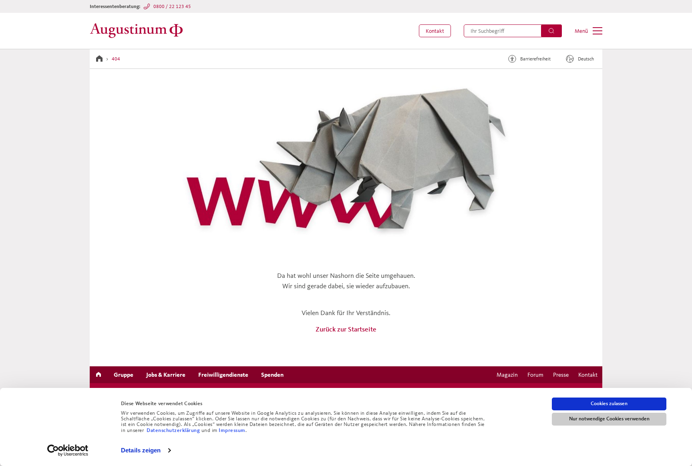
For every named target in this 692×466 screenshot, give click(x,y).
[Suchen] (551, 30)
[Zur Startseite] (138, 30)
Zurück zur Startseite (346, 329)
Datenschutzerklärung (174, 430)
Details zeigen (141, 450)
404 (116, 59)
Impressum (232, 430)
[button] (435, 30)
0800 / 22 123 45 (172, 6)
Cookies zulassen (609, 403)
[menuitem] (435, 31)
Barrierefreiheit (535, 59)
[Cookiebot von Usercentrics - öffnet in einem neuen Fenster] (68, 450)
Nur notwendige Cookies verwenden (609, 419)
